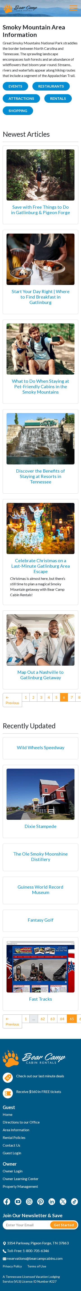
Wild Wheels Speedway (40, 747)
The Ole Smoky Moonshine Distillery (40, 856)
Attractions (21, 98)
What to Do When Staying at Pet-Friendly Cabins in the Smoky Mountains (40, 386)
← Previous (12, 700)
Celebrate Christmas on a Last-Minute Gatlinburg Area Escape (40, 566)
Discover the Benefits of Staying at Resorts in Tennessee (40, 476)
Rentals (58, 98)
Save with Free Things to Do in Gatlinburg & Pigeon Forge (40, 209)
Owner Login (12, 1171)
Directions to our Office (21, 1122)
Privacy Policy (12, 1266)
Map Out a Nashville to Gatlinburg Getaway (40, 674)
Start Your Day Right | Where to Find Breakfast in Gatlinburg (41, 297)
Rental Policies (14, 1137)
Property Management (20, 1186)
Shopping (18, 110)
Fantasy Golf (41, 920)
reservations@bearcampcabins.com (34, 1258)
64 (62, 1018)
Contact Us (11, 1145)
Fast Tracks (40, 999)
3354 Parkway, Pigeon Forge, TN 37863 (37, 1243)
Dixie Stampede (40, 826)
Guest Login (12, 1153)
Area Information (16, 1130)
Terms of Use (36, 1266)
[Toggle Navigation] (73, 8)
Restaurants (51, 86)
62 (43, 1018)
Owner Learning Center (20, 1178)
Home (7, 1114)
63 (52, 1018)
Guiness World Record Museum (40, 889)
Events (15, 86)
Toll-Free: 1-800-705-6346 (27, 1250)
